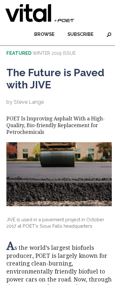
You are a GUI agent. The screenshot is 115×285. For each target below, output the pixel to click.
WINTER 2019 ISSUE (54, 53)
